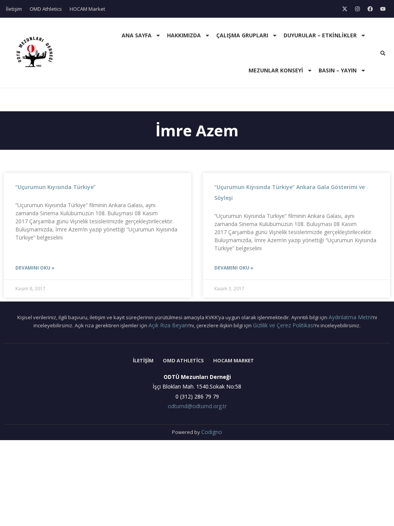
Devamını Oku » (35, 268)
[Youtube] (382, 8)
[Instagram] (357, 8)
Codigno (211, 432)
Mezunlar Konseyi (276, 70)
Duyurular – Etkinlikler (320, 35)
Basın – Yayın (338, 70)
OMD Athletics (46, 8)
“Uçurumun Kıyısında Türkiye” (55, 187)
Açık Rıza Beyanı (169, 325)
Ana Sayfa (137, 35)
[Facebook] (370, 8)
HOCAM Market (87, 8)
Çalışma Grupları (242, 35)
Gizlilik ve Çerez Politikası (283, 325)
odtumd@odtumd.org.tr (197, 406)
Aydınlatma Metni (350, 317)
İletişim (14, 8)
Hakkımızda (184, 35)
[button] (383, 53)
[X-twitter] (344, 8)
